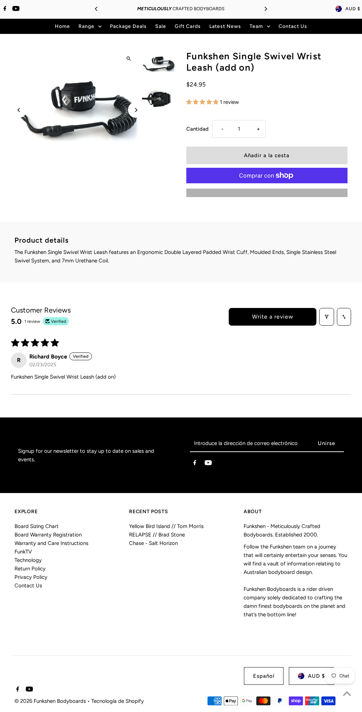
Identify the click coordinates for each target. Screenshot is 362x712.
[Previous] (96, 9)
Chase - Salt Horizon (153, 543)
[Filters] (326, 317)
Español (263, 676)
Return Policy (30, 568)
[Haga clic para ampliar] (129, 58)
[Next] (265, 9)
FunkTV (23, 551)
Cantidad (197, 129)
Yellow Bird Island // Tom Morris (166, 526)
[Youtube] (15, 9)
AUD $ (352, 8)
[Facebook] (4, 9)
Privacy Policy (30, 577)
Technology (28, 560)
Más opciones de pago (267, 193)
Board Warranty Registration (48, 535)
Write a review (272, 316)
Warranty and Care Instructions (51, 543)
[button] (203, 102)
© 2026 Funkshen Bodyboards (50, 701)
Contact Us (28, 585)
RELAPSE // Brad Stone (157, 535)
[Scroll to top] (347, 693)
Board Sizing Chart (36, 526)
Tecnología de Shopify (117, 701)
